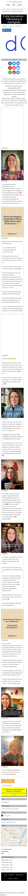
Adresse (5, 26)
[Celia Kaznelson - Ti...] (14, 837)
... (22, 105)
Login (16, 878)
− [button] (3, 832)
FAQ (10, 878)
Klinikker (22, 9)
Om (6, 874)
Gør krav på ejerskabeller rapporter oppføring (8, 781)
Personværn (20, 874)
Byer (14, 4)
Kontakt (11, 874)
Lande (20, 4)
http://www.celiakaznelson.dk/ (8, 822)
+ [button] (3, 830)
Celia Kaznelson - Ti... (14, 840)
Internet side (19, 26)
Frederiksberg (15, 9)
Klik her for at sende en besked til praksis (10, 808)
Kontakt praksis (7, 30)
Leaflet (9, 845)
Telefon (11, 26)
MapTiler (13, 845)
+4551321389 (7, 815)
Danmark (8, 9)
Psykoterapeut (5, 802)
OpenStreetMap (19, 845)
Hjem (8, 4)
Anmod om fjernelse (7, 785)
